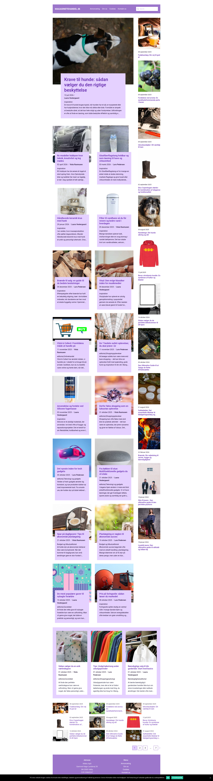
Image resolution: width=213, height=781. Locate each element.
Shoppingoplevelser (113, 353)
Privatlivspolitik (177, 777)
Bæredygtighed (134, 679)
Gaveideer (68, 607)
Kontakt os (122, 9)
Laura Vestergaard (71, 98)
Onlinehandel (69, 356)
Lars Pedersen (119, 164)
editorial (60, 356)
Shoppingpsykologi (107, 679)
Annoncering (95, 9)
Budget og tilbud (63, 544)
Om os (104, 9)
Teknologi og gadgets (72, 479)
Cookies (112, 9)
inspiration (68, 102)
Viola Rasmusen (76, 164)
